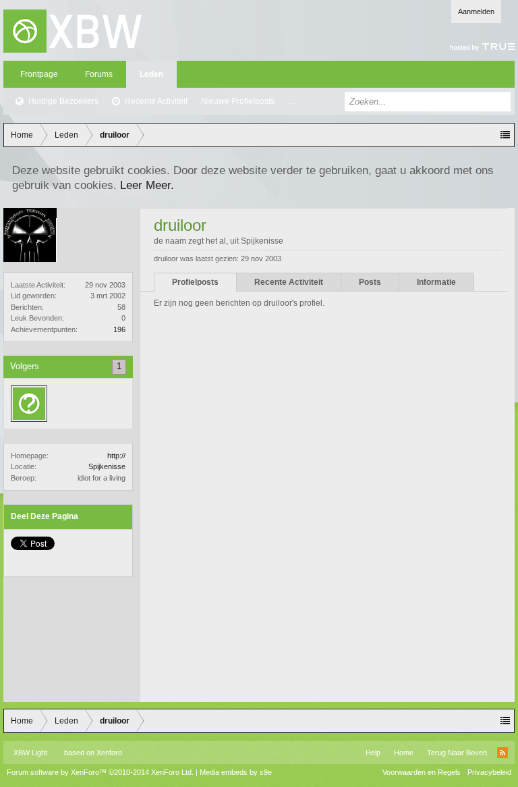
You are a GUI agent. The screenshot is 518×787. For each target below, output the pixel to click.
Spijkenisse (106, 466)
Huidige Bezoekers (63, 101)
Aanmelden (476, 11)
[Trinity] (29, 403)
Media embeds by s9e (236, 772)
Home (403, 753)
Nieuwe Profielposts (238, 101)
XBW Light (30, 753)
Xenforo (109, 753)
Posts (370, 282)
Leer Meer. (147, 185)
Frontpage (39, 74)
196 (119, 329)
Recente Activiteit (156, 101)
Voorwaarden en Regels (421, 772)
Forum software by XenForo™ (100, 772)
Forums (99, 74)
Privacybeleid (489, 772)
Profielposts (195, 282)
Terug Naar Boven (457, 753)
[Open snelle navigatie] (505, 135)
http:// (116, 456)
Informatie (436, 282)
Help (373, 753)
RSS (502, 752)
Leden (151, 74)
